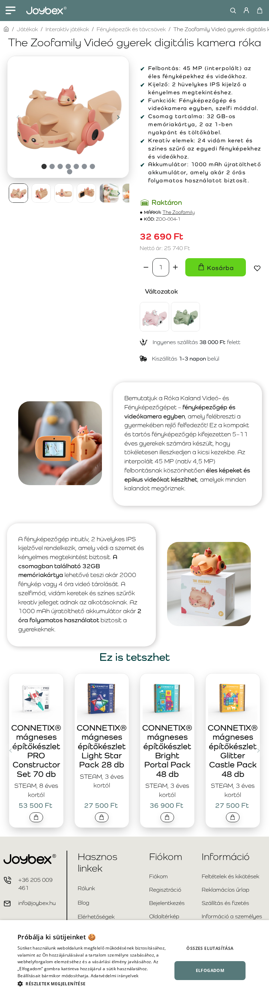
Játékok (27, 29)
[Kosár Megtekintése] (259, 10)
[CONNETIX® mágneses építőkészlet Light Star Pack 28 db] (101, 698)
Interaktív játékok (67, 29)
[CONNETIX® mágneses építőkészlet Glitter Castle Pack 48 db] (232, 698)
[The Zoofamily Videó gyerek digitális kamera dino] (185, 316)
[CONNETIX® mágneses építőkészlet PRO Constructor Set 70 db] (36, 698)
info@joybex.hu (37, 903)
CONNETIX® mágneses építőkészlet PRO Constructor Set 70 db (36, 751)
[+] (175, 267)
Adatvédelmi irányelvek (115, 976)
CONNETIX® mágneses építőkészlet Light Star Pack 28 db (102, 746)
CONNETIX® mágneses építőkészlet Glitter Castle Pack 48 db (233, 751)
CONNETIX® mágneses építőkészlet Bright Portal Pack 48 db (167, 751)
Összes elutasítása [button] (209, 948)
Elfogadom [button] (210, 970)
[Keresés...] (231, 10)
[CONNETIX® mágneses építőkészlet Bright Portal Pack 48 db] (167, 698)
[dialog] (134, 959)
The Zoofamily (179, 212)
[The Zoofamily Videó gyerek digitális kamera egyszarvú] (154, 316)
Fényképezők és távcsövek (131, 29)
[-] (146, 267)
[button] (18, 117)
